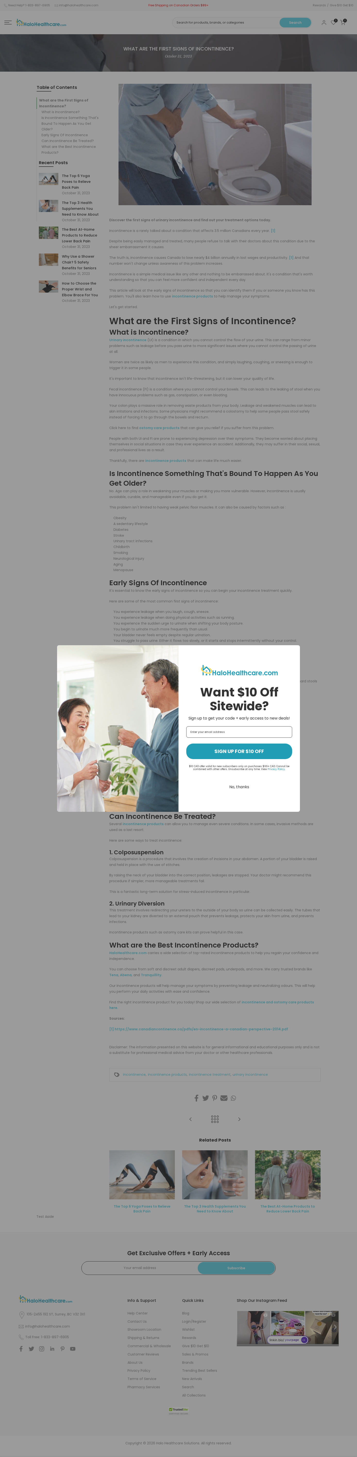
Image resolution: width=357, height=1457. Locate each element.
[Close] (294, 651)
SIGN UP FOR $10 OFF (239, 751)
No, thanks (239, 787)
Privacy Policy (276, 769)
